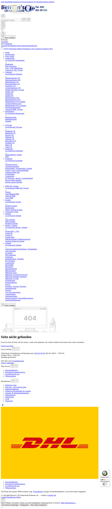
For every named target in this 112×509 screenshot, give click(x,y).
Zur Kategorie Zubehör (13, 245)
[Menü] (3, 16)
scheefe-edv (52, 495)
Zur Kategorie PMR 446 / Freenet (17, 188)
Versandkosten (38, 492)
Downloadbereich (11, 370)
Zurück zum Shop (7, 346)
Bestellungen (32, 46)
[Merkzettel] (2, 31)
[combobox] (11, 20)
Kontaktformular (18, 361)
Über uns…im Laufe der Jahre (15, 387)
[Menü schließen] (6, 76)
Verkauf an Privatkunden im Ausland (18, 391)
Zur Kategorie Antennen (13, 74)
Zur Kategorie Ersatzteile (14, 161)
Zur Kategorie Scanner (13, 202)
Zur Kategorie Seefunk (13, 216)
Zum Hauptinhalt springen (10, 2)
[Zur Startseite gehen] (24, 13)
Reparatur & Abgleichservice (15, 372)
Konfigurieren (24, 505)
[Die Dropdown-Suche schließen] (28, 19)
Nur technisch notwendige (10, 505)
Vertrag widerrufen (7, 363)
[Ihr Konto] (3, 33)
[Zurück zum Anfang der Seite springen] (3, 500)
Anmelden (4, 42)
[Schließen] (2, 507)
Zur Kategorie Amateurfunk (14, 60)
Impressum (9, 401)
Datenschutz (9, 397)
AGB (7, 399)
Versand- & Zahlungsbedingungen (17, 393)
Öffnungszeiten (10, 376)
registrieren (8, 44)
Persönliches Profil (14, 46)
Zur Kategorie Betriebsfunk (14, 113)
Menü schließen (10, 38)
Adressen (24, 46)
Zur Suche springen (26, 2)
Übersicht (4, 46)
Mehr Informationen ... (69, 503)
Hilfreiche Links (11, 385)
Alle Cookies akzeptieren (38, 505)
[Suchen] (24, 19)
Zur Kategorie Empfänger (14, 151)
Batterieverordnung (12, 389)
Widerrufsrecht (10, 395)
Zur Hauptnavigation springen (43, 2)
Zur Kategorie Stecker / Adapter (16, 227)
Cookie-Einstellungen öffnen (11, 497)
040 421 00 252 (39, 353)
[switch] (105, 484)
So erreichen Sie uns (12, 374)
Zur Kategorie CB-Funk (13, 127)
